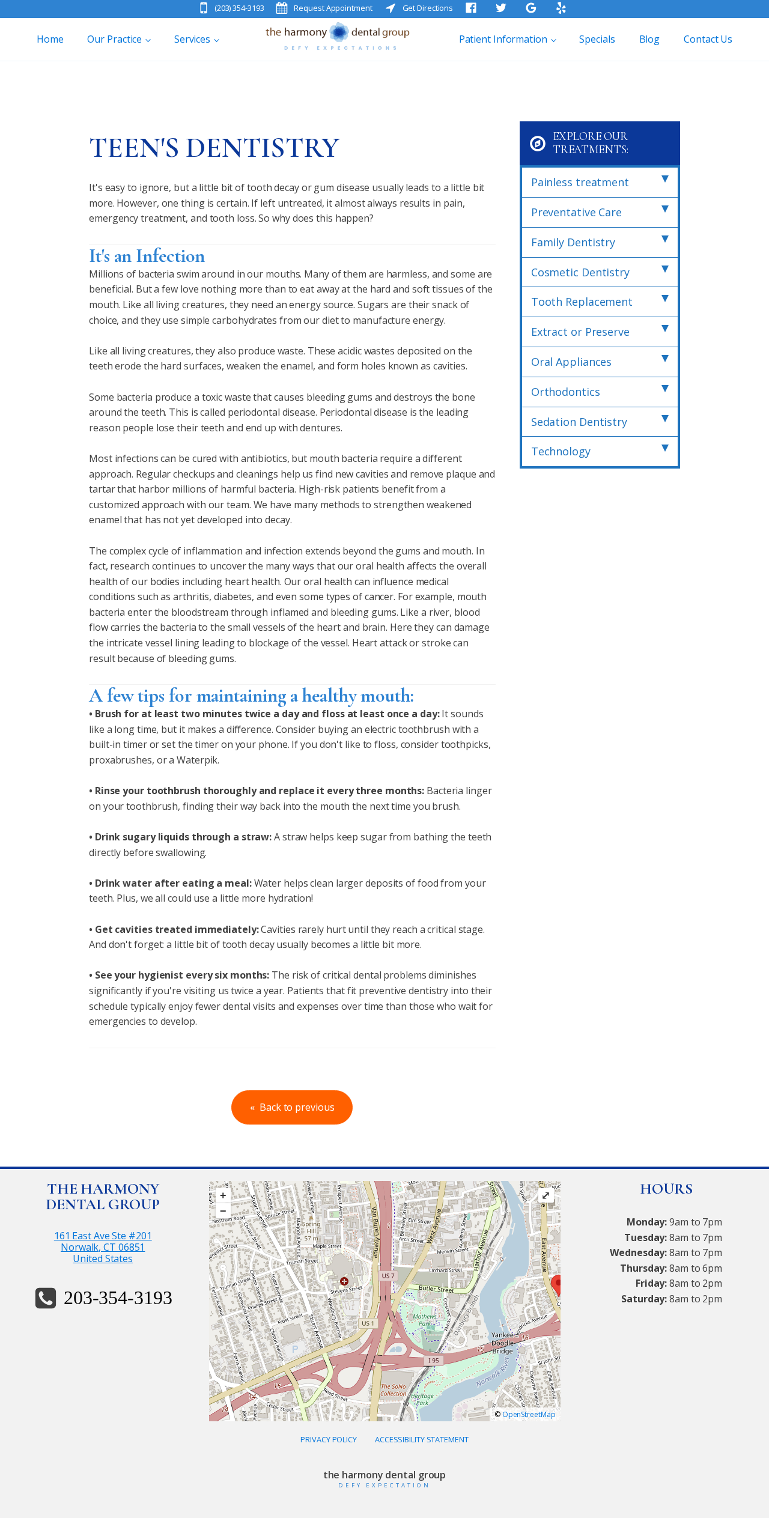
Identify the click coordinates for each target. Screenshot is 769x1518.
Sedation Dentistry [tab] (579, 421)
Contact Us (708, 39)
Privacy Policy (328, 1439)
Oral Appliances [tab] (571, 361)
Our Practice (114, 39)
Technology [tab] (561, 451)
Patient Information (503, 39)
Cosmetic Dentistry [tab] (580, 272)
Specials (597, 39)
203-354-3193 (118, 1297)
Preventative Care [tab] (576, 212)
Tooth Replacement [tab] (582, 301)
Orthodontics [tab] (565, 391)
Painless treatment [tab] (580, 182)
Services (192, 39)
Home (50, 39)
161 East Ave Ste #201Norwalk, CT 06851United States (103, 1247)
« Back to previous (292, 1107)
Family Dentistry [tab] (573, 242)
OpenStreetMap (529, 1414)
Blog (649, 39)
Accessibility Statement (422, 1439)
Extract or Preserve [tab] (580, 331)
